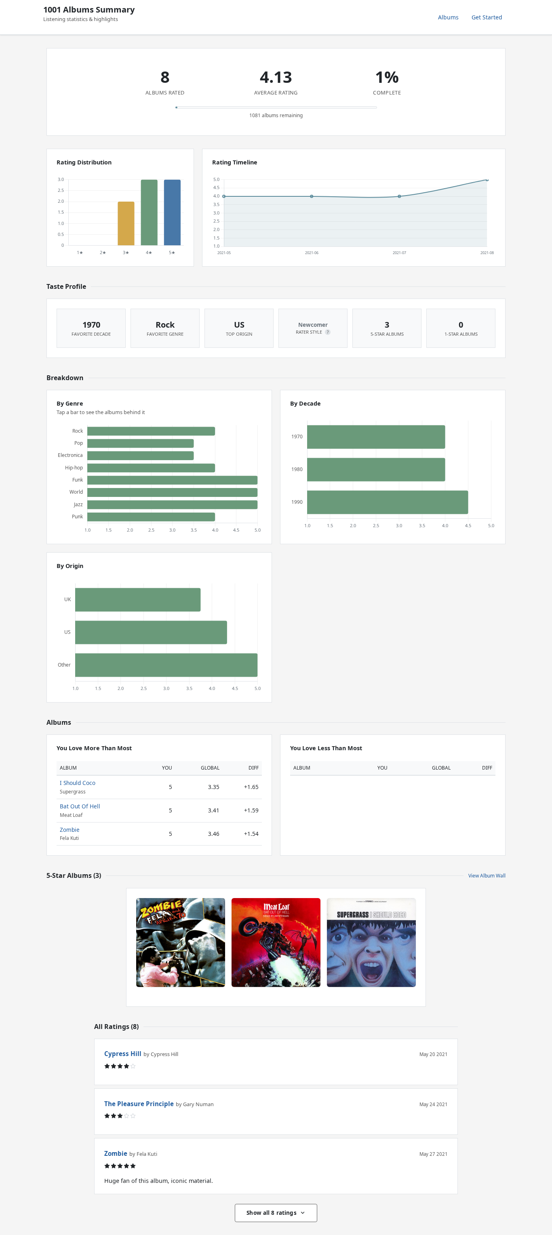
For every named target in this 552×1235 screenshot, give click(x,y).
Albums (448, 17)
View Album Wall (487, 875)
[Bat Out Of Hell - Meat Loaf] (276, 942)
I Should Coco (77, 783)
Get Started (487, 17)
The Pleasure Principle (139, 1104)
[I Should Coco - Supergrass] (371, 942)
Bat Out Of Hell (80, 806)
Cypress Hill (122, 1054)
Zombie (70, 829)
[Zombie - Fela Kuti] (180, 942)
